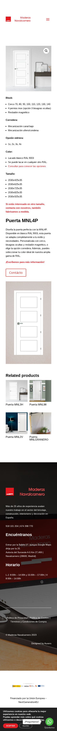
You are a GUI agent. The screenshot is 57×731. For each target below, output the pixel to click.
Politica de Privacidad (17, 618)
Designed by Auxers (41, 643)
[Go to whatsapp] (49, 722)
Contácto (16, 272)
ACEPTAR (10, 726)
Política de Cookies (39, 618)
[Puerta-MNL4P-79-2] (28, 363)
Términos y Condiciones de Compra (28, 621)
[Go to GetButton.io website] (49, 728)
